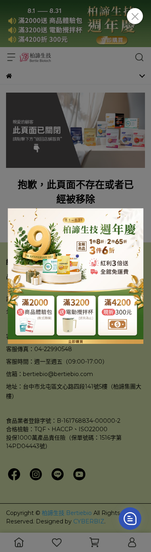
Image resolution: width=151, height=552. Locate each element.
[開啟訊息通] (130, 518)
